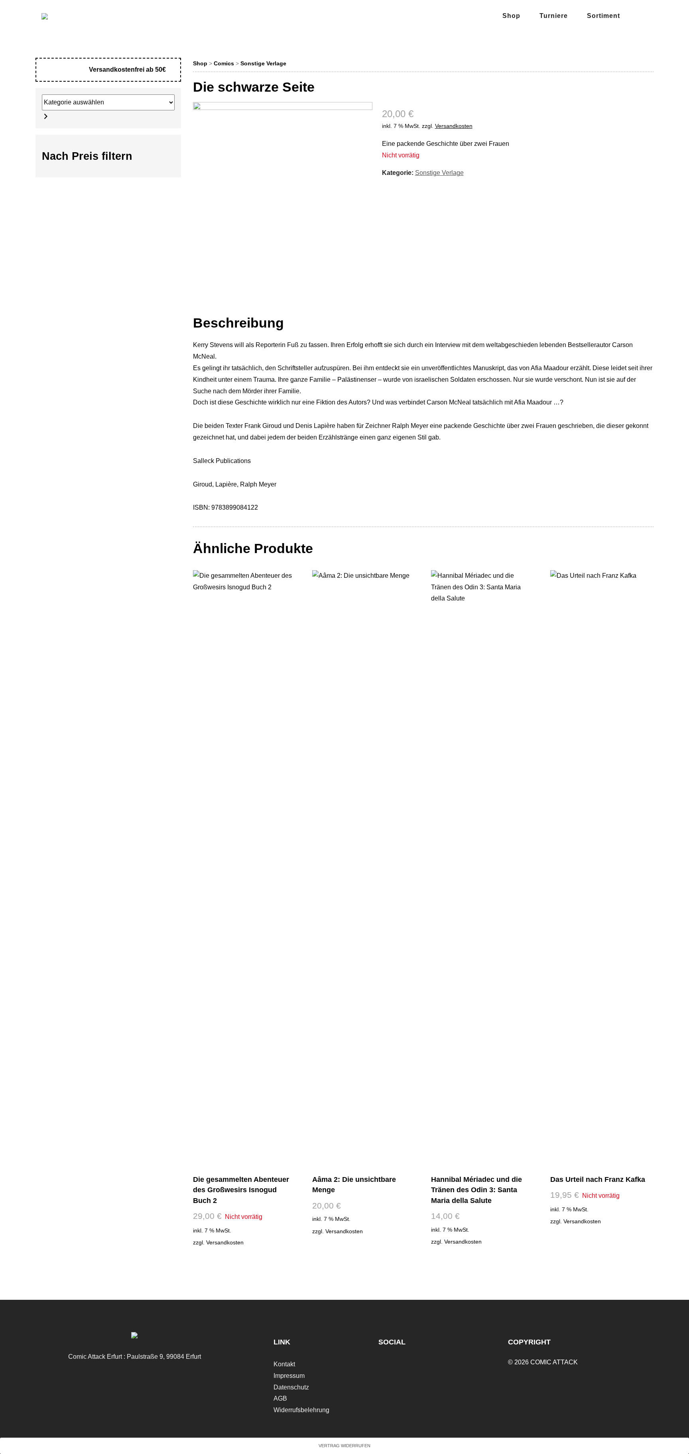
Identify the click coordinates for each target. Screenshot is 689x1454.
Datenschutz (291, 1387)
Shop (511, 15)
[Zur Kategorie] (46, 116)
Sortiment (603, 15)
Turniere (553, 15)
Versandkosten (453, 126)
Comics (224, 63)
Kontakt (284, 1364)
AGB (280, 1398)
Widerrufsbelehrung (301, 1410)
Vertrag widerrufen (344, 1445)
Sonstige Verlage (263, 63)
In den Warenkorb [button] (362, 1247)
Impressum (289, 1375)
